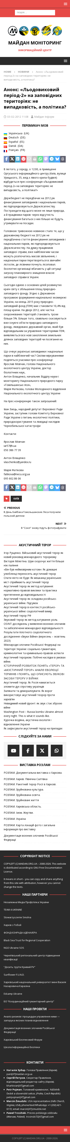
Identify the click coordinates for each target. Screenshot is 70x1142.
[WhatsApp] (57, 750)
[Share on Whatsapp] (40, 159)
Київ (16, 498)
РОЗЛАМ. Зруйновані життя (21, 800)
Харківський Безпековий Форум (23, 1039)
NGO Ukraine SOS (14, 947)
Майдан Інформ (44, 116)
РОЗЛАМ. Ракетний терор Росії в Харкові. (30, 784)
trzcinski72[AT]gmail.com (40, 1116)
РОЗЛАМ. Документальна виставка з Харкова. (33, 772)
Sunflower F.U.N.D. (14, 974)
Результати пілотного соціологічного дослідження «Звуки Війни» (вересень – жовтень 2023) (34, 636)
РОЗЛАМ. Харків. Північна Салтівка (25, 779)
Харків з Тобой (12, 925)
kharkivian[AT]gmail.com (20, 1085)
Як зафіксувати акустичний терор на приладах (33, 728)
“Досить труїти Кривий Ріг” (19, 967)
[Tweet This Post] (12, 159)
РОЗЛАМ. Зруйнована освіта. (22, 795)
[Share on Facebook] (6, 159)
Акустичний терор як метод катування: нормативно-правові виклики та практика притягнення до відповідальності (30, 590)
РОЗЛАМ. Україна (15, 819)
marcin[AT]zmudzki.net (33, 1109)
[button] (65, 4)
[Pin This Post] (23, 159)
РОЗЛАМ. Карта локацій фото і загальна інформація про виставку (29, 827)
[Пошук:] (35, 12)
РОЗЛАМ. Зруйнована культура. (24, 789)
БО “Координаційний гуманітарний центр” (29, 1001)
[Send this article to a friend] (29, 159)
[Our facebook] (28, 750)
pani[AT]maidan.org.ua (19, 1074)
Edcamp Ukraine (13, 993)
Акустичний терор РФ (17, 615)
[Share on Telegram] (51, 159)
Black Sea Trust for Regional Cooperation (27, 940)
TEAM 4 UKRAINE (13, 909)
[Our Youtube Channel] (13, 750)
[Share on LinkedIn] (18, 159)
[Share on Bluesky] (57, 159)
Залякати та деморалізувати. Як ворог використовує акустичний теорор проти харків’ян (29, 695)
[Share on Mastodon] (46, 159)
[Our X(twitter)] (42, 750)
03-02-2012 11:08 (17, 116)
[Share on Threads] (63, 159)
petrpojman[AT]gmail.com (21, 1097)
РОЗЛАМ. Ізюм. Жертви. (18, 812)
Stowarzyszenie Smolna (17, 917)
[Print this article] (35, 159)
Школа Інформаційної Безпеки (22, 1047)
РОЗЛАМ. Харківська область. (22, 806)
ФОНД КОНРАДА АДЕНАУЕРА (20, 932)
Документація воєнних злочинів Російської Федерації (31, 837)
